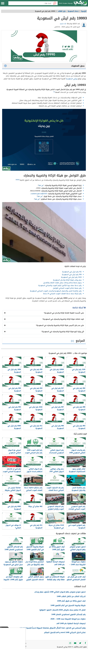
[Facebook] (85, 643)
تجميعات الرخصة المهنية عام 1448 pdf (71, 623)
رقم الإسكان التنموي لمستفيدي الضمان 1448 (68, 614)
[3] (16, 180)
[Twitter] (80, 643)
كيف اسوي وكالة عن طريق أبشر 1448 (71, 601)
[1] (54, 92)
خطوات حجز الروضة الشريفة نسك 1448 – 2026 (68, 619)
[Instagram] (70, 643)
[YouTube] (75, 643)
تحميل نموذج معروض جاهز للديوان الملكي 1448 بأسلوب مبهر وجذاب (60, 592)
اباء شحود (63, 23)
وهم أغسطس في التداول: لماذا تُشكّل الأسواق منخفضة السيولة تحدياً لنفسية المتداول (52, 628)
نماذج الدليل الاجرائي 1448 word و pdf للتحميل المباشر (65, 632)
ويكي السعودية (71, 78)
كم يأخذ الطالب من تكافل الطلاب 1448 (71, 596)
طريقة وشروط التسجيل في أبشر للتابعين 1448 (68, 605)
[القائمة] (2, 3)
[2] (17, 180)
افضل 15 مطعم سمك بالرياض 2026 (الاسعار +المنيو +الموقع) (62, 610)
